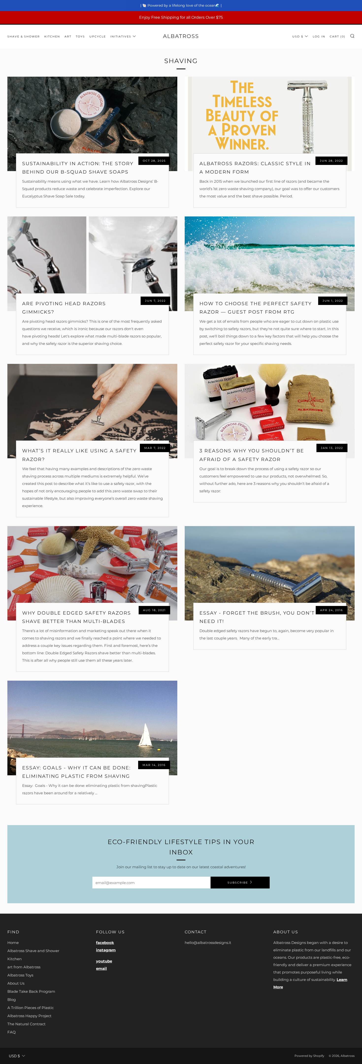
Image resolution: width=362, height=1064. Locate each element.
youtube (104, 961)
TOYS (80, 36)
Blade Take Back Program (31, 991)
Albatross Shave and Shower (33, 950)
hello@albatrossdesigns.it (208, 942)
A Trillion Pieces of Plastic (30, 1007)
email (101, 968)
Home (13, 942)
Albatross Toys (20, 975)
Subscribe (238, 882)
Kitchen (14, 959)
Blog (11, 999)
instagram (106, 950)
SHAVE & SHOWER (23, 36)
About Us (15, 983)
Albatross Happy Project (29, 1015)
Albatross (181, 36)
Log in (319, 36)
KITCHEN (52, 36)
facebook (105, 942)
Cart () (338, 36)
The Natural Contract (26, 1024)
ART (68, 36)
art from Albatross (23, 967)
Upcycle (97, 36)
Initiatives (120, 36)
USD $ (297, 36)
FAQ (11, 1032)
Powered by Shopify (309, 1056)
